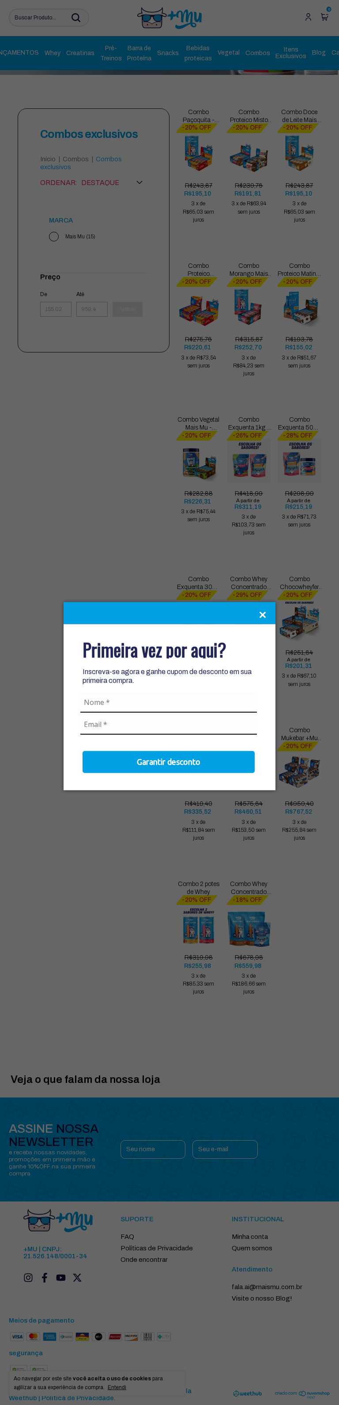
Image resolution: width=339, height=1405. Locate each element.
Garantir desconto (168, 761)
